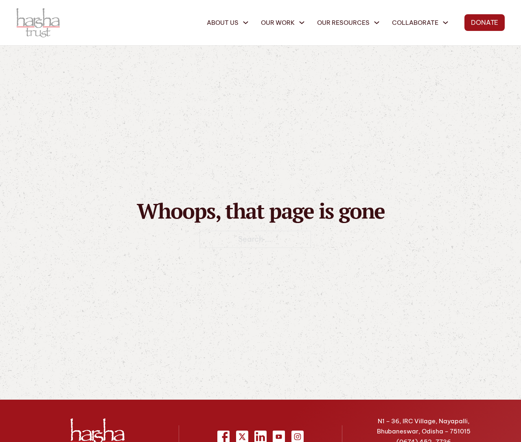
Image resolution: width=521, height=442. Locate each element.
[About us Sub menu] (246, 23)
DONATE (484, 22)
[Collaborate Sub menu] (445, 23)
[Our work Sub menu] (302, 23)
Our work (278, 22)
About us (223, 22)
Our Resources (343, 22)
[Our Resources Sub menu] (377, 23)
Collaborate (415, 22)
